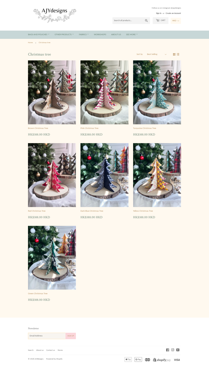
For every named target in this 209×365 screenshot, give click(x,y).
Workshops (100, 34)
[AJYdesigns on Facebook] (167, 350)
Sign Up (70, 336)
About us (116, 34)
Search (31, 350)
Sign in (158, 13)
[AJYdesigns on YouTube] (177, 350)
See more (131, 34)
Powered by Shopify (54, 359)
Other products (63, 34)
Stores (60, 350)
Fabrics (83, 34)
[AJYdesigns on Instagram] (172, 350)
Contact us (50, 350)
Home (30, 43)
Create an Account (173, 13)
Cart (162, 20)
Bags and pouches (38, 34)
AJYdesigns (39, 359)
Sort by (140, 54)
